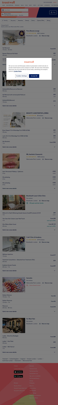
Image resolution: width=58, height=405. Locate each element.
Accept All (34, 76)
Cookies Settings (21, 76)
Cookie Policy (18, 71)
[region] (29, 69)
